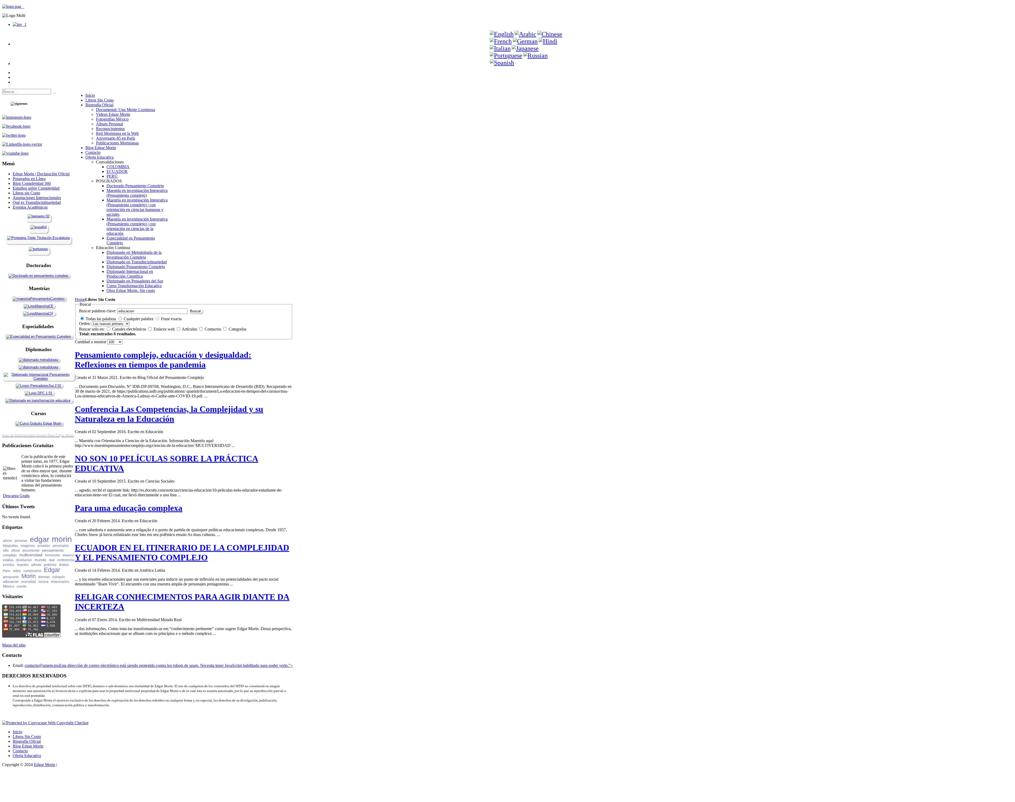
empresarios (60, 582)
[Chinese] (549, 34)
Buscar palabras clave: (97, 311)
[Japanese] (525, 48)
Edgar (52, 569)
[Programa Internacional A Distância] (38, 249)
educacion (11, 582)
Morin (28, 576)
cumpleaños (32, 571)
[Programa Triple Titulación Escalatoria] (38, 238)
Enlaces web (165, 329)
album (7, 541)
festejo (64, 565)
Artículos (190, 329)
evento (21, 586)
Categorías (237, 329)
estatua (8, 560)
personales (61, 546)
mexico (68, 555)
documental (30, 550)
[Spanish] (502, 62)
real (51, 560)
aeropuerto (11, 577)
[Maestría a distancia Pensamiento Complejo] (38, 299)
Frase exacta (171, 319)
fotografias (10, 546)
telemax (44, 577)
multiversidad (30, 555)
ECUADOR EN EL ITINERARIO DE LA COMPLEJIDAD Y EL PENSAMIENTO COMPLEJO (182, 552)
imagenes (28, 546)
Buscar (195, 311)
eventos (8, 565)
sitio (6, 550)
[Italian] (500, 48)
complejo (10, 555)
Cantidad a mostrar (91, 342)
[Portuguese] (506, 55)
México (8, 586)
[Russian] (535, 55)
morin (62, 539)
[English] (502, 34)
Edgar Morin (44, 764)
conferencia (65, 560)
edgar (39, 539)
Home (80, 299)
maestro (23, 565)
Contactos (213, 329)
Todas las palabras (101, 319)
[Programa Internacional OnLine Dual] (38, 227)
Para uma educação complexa (128, 508)
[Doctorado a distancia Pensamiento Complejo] (38, 276)
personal (21, 541)
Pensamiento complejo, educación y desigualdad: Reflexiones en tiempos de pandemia (163, 359)
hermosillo (52, 555)
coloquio (58, 577)
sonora (43, 582)
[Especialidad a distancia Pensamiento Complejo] (38, 336)
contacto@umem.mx (42, 665)
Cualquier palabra (138, 319)
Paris (6, 571)
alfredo (36, 565)
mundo (40, 560)
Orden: (85, 323)
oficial (15, 550)
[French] (501, 41)
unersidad (28, 582)
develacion (24, 560)
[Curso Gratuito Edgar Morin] (39, 423)
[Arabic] (525, 34)
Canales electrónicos (129, 329)
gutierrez (50, 565)
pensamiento (53, 550)
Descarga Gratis (16, 495)
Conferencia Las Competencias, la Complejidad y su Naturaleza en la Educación (169, 414)
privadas (44, 546)
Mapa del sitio (14, 645)
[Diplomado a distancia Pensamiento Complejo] (38, 379)
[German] (525, 41)
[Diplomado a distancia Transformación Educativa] (38, 400)
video (17, 571)
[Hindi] (548, 41)
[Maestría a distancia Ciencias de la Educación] (38, 306)
